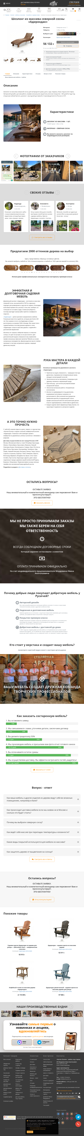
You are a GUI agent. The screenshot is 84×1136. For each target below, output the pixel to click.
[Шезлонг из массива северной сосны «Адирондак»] (6, 60)
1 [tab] (22, 272)
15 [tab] (57, 272)
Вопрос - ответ (34, 1078)
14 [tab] (54, 272)
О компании (33, 1059)
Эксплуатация (47, 1087)
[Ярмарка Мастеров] (63, 1123)
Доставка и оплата (24, 467)
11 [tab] (47, 272)
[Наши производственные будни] (6, 1014)
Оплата (32, 1062)
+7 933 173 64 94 (74, 2)
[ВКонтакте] (58, 1114)
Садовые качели (20, 1070)
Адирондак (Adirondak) (63, 37)
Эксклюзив (6, 1073)
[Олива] (73, 268)
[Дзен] (58, 1118)
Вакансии (32, 1071)
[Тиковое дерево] (57, 268)
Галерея (7, 74)
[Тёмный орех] (42, 268)
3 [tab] (27, 272)
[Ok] (71, 1114)
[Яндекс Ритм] (63, 1118)
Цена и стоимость (48, 1073)
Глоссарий (46, 1105)
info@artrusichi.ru (65, 1079)
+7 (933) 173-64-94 (65, 1077)
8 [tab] (39, 272)
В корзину (69, 46)
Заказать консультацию (67, 42)
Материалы (46, 1090)
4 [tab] (30, 272)
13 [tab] (52, 272)
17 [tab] (62, 272)
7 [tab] (37, 272)
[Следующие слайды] (57, 192)
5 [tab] (32, 272)
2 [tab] (25, 272)
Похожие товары (60, 74)
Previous (4, 10)
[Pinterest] (67, 1118)
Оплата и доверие (48, 1080)
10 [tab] (44, 272)
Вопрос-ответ (48, 74)
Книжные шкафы (8, 1101)
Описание (16, 74)
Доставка (32, 1064)
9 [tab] (42, 272)
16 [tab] (59, 272)
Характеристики (27, 74)
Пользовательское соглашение (37, 1129)
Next (63, 10)
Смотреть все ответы (43, 859)
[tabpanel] (11, 268)
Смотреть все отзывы (43, 237)
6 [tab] (34, 272)
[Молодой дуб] (11, 268)
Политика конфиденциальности (38, 1127)
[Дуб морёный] (26, 268)
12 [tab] (49, 272)
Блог (31, 1080)
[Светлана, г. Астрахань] (7, 171)
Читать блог (46, 1059)
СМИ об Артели (47, 1062)
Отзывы (38, 74)
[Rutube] (76, 1114)
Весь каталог (7, 1059)
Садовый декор (7, 1097)
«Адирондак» (7, 317)
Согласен (30, 1132)
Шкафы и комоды (20, 1068)
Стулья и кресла (20, 1073)
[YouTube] (71, 1118)
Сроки (45, 1078)
